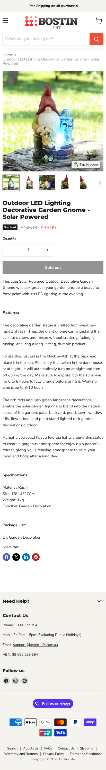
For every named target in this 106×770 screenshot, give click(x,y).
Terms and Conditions (86, 754)
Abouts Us (31, 748)
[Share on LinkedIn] (26, 557)
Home (8, 55)
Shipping (86, 748)
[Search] (96, 39)
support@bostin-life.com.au (35, 644)
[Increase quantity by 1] (47, 249)
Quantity (9, 239)
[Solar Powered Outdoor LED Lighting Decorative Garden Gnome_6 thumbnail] (47, 182)
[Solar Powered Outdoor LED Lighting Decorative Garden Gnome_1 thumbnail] (29, 182)
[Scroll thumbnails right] (99, 182)
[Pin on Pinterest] (36, 557)
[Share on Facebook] (6, 557)
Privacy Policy (53, 754)
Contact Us (66, 748)
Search (12, 748)
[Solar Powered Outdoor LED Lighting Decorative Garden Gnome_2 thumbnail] (65, 182)
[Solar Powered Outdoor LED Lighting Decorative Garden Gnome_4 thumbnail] (83, 182)
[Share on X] (16, 557)
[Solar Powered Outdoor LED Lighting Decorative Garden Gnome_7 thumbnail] (11, 182)
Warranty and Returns (21, 754)
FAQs (48, 748)
